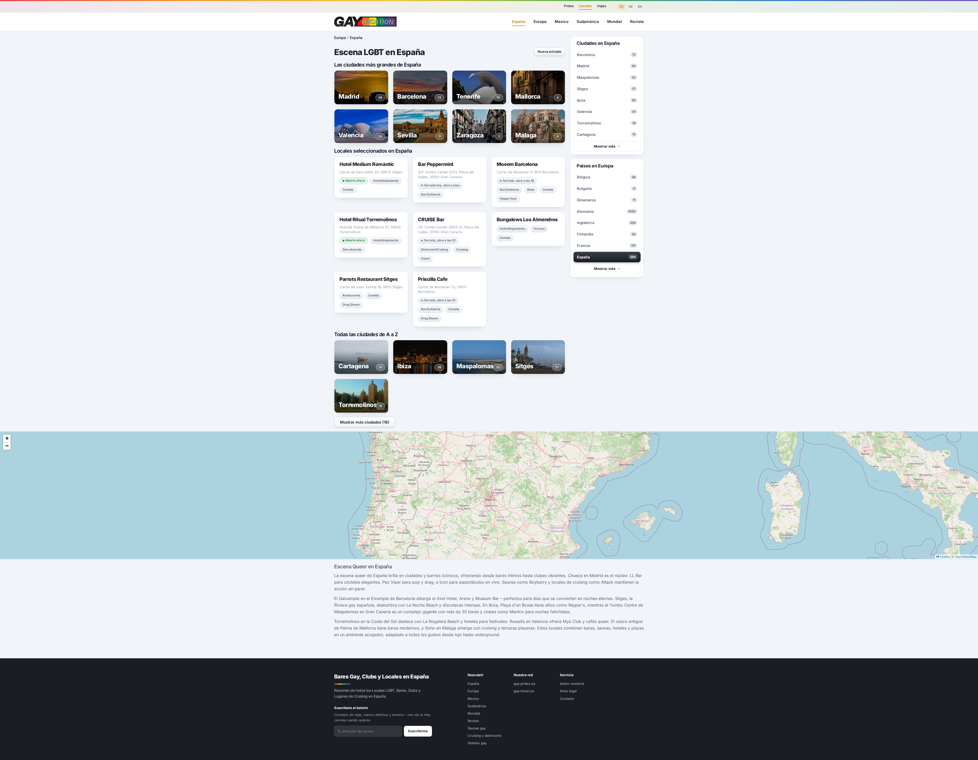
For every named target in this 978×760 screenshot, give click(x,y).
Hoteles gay (477, 743)
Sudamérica (588, 21)
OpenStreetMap (966, 556)
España (518, 21)
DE (631, 6)
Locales (585, 6)
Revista (637, 21)
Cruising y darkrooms (484, 735)
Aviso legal (568, 691)
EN (640, 6)
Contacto (567, 699)
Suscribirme (418, 731)
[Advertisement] (951, 380)
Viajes (601, 6)
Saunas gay (477, 728)
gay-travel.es (524, 691)
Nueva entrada (549, 51)
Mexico (561, 21)
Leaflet (944, 556)
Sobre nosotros (572, 684)
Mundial (614, 21)
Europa (540, 21)
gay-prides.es (524, 684)
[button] (7, 438)
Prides (569, 6)
